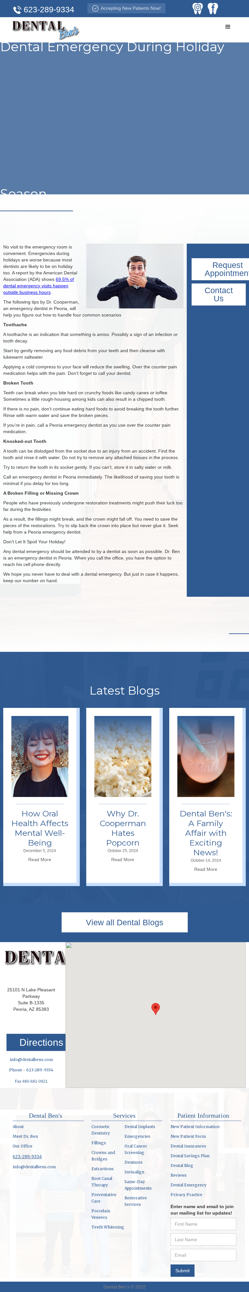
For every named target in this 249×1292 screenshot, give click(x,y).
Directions (41, 1042)
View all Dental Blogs (124, 922)
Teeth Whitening (107, 1227)
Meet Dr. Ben (25, 1136)
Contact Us (219, 294)
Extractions (102, 1168)
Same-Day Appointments (138, 1185)
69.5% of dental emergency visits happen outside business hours (38, 286)
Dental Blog (182, 1165)
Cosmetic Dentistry (100, 1130)
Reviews (179, 1175)
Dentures (133, 1162)
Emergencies (137, 1136)
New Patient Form (188, 1136)
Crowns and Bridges (103, 1155)
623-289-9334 (27, 1156)
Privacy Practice (186, 1194)
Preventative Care (103, 1198)
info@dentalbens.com (31, 1059)
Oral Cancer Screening (135, 1149)
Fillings (98, 1142)
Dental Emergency (189, 1184)
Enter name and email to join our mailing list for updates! (202, 1210)
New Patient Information (195, 1126)
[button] (228, 27)
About (18, 1126)
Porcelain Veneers (100, 1214)
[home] (46, 29)
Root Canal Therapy (101, 1181)
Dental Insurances (188, 1146)
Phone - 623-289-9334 (31, 1069)
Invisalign (134, 1172)
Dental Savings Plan (190, 1155)
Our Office (22, 1146)
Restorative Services (135, 1201)
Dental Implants (139, 1126)
